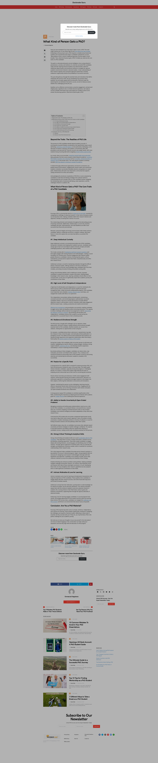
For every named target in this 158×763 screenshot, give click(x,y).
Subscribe (91, 32)
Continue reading (79, 36)
